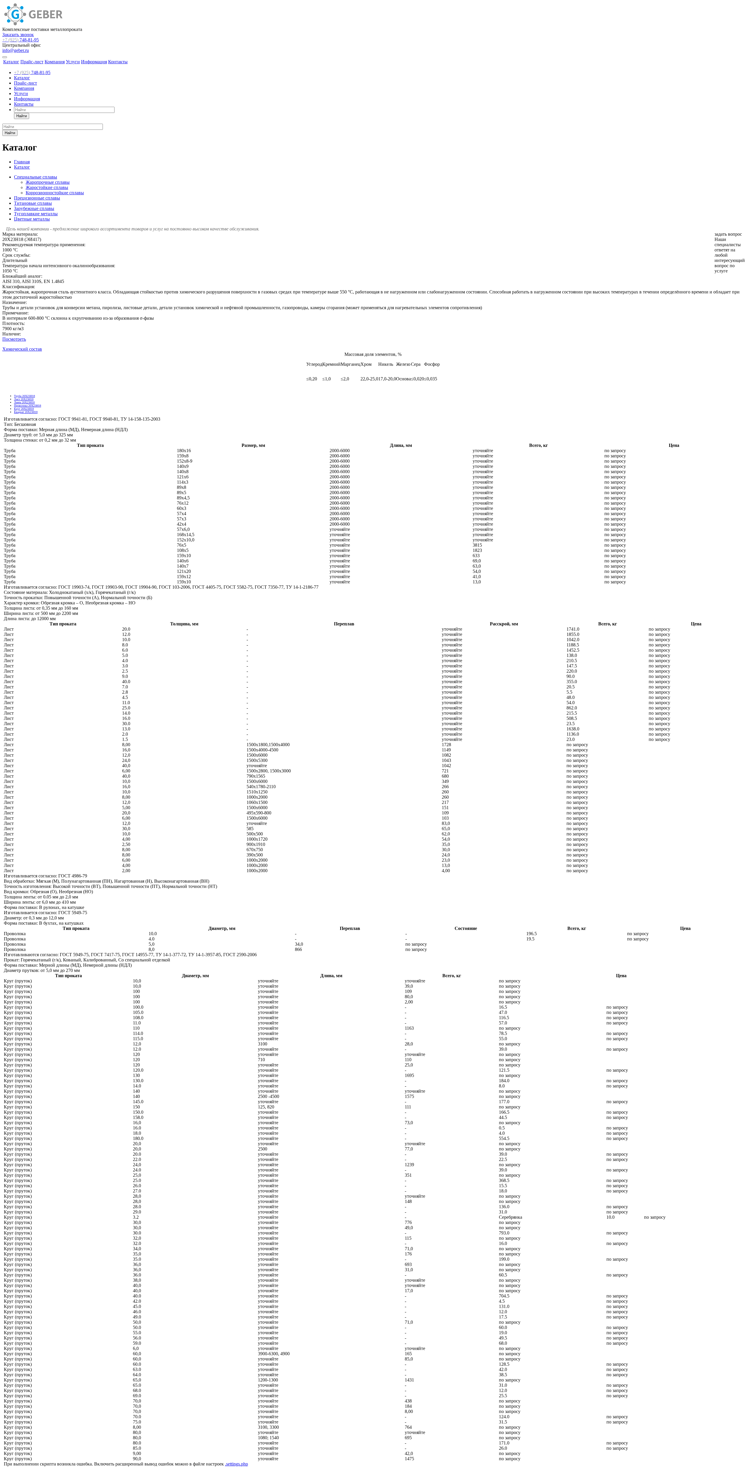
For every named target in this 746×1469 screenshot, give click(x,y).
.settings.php (236, 1463)
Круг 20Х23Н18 (24, 408)
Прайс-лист (31, 61)
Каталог (11, 61)
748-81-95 (20, 39)
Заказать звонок (18, 34)
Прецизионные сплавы (37, 197)
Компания (55, 61)
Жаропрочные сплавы (48, 182)
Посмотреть (14, 339)
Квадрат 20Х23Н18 (26, 412)
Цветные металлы (32, 218)
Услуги (73, 61)
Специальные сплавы (35, 176)
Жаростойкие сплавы (47, 187)
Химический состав (22, 349)
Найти (21, 116)
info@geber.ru (15, 50)
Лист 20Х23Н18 (24, 399)
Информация (94, 61)
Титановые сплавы (33, 203)
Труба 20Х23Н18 (24, 396)
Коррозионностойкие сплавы (55, 192)
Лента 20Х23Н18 (24, 402)
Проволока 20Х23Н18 (27, 405)
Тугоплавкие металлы (36, 213)
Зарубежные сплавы (34, 208)
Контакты (118, 61)
